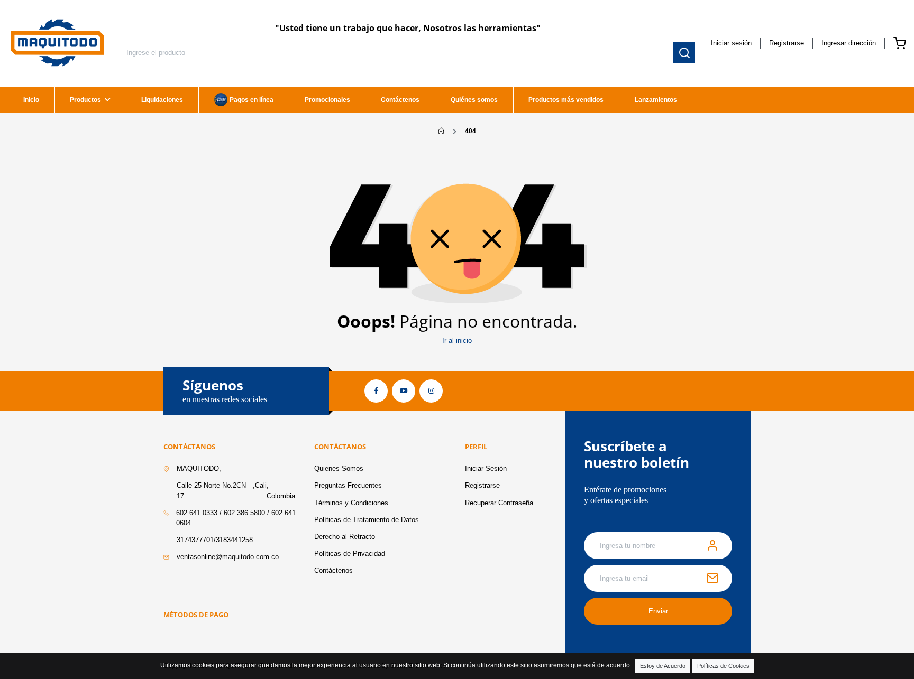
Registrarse (786, 43)
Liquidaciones (162, 100)
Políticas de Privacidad (349, 553)
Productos (85, 100)
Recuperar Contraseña (499, 503)
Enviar (658, 611)
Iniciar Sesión (486, 468)
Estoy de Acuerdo (663, 666)
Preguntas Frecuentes (348, 485)
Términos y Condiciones (351, 503)
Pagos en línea (251, 100)
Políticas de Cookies (723, 666)
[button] (848, 43)
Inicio (31, 100)
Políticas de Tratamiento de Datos (366, 520)
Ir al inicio (457, 341)
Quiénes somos (474, 100)
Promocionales (327, 100)
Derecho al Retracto (344, 537)
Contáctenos (400, 100)
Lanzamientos (656, 100)
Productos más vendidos (566, 100)
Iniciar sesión (731, 43)
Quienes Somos (338, 468)
